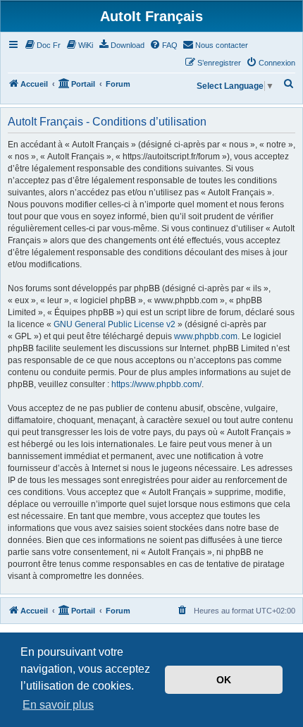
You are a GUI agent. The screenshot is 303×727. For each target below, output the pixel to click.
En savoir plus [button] (58, 705)
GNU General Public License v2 (114, 324)
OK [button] (223, 679)
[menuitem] (42, 45)
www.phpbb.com (205, 336)
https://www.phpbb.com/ (156, 384)
